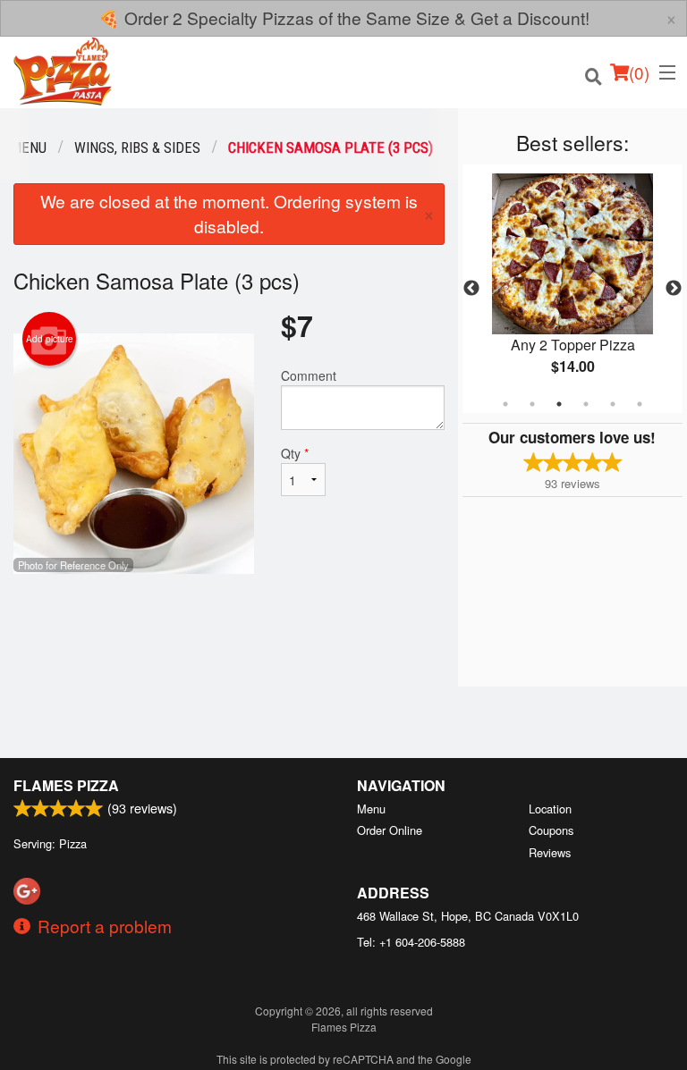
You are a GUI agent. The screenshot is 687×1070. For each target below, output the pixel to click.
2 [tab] (532, 404)
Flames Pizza (66, 785)
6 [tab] (640, 404)
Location (550, 808)
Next (674, 289)
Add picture (49, 339)
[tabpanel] (572, 289)
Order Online (389, 829)
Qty (295, 453)
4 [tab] (586, 404)
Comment (308, 375)
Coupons (551, 829)
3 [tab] (559, 404)
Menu (371, 808)
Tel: (411, 941)
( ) (639, 72)
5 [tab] (613, 404)
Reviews (550, 852)
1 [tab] (505, 404)
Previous (471, 289)
